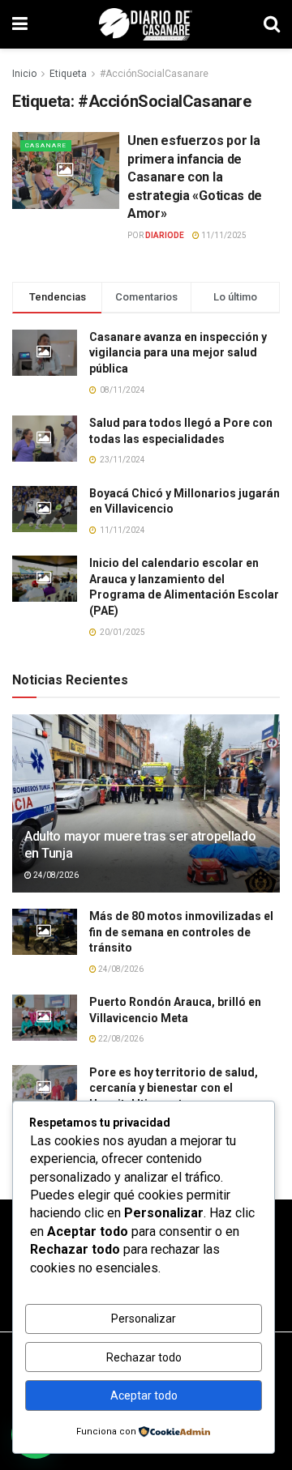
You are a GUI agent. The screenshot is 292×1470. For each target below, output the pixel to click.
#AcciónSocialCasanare (154, 73)
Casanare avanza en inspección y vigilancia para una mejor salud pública (178, 352)
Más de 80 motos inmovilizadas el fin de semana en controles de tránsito (181, 932)
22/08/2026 (120, 1038)
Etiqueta (68, 73)
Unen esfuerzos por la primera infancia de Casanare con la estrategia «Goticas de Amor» (194, 177)
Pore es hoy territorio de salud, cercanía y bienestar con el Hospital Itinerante (173, 1088)
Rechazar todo (144, 1357)
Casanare (46, 145)
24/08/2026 (55, 875)
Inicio (24, 73)
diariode (164, 235)
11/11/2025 (223, 235)
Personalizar (143, 1318)
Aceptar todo (144, 1395)
